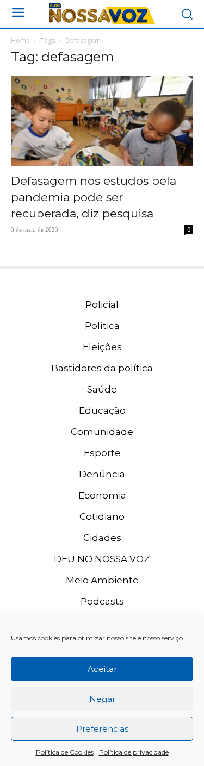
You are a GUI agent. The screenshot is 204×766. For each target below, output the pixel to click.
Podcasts (102, 601)
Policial (102, 304)
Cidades (102, 537)
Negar (102, 699)
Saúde (102, 389)
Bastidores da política (102, 368)
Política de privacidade (134, 752)
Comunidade (102, 431)
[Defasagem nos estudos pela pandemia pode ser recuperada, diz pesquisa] (102, 121)
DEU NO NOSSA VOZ (102, 558)
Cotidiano (102, 516)
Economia (102, 495)
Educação (102, 410)
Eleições (102, 346)
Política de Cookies (65, 752)
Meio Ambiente (102, 580)
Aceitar (102, 669)
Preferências (102, 729)
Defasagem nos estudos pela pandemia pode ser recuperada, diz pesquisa (93, 197)
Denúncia (102, 474)
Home (20, 40)
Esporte (102, 452)
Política (102, 325)
